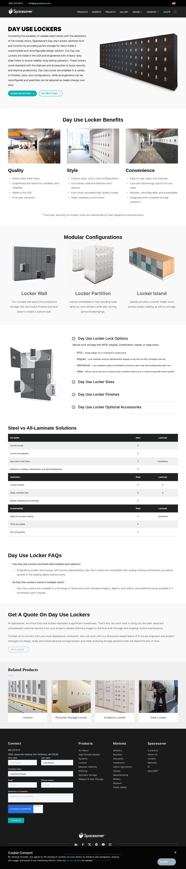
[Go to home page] (21, 12)
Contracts (153, 750)
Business (117, 754)
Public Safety (120, 787)
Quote (167, 12)
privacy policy (73, 860)
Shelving (83, 771)
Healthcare (118, 762)
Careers (152, 758)
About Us (152, 754)
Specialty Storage (88, 775)
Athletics (117, 750)
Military (117, 779)
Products (82, 12)
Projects (110, 12)
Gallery (124, 12)
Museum (117, 783)
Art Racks (84, 750)
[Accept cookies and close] (176, 852)
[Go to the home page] (92, 835)
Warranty (152, 762)
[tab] (123, 355)
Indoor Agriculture (122, 766)
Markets (96, 12)
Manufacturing (120, 775)
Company (152, 12)
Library (116, 771)
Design (136, 12)
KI (149, 766)
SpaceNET (153, 771)
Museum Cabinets (88, 766)
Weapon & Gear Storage (91, 779)
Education (118, 758)
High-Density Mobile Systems (89, 756)
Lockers (83, 762)
